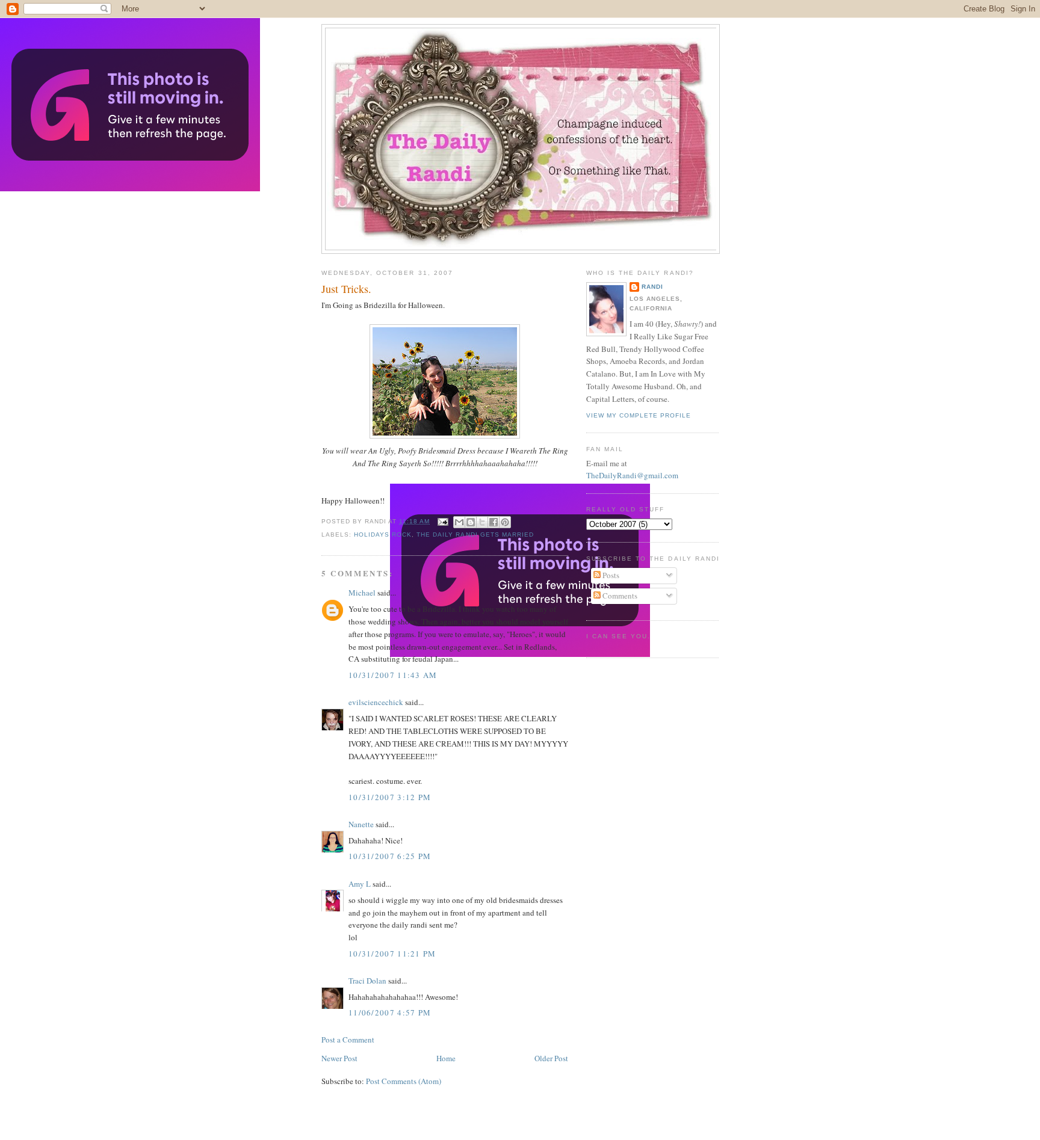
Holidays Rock (383, 534)
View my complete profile (638, 415)
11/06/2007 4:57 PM (389, 1012)
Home (446, 1058)
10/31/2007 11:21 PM (392, 953)
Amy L (359, 883)
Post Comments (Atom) (403, 1081)
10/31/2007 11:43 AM (393, 675)
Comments (619, 595)
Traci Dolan (367, 980)
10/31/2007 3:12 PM (389, 797)
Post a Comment (347, 1039)
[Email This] (459, 522)
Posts (610, 575)
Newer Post (339, 1058)
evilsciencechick (375, 702)
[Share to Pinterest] (505, 522)
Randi (652, 286)
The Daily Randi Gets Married (474, 534)
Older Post (551, 1058)
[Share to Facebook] (494, 522)
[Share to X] (482, 522)
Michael (362, 592)
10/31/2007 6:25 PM (389, 856)
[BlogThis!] (471, 522)
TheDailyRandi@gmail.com (632, 475)
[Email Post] (442, 521)
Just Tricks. (346, 289)
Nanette (361, 824)
